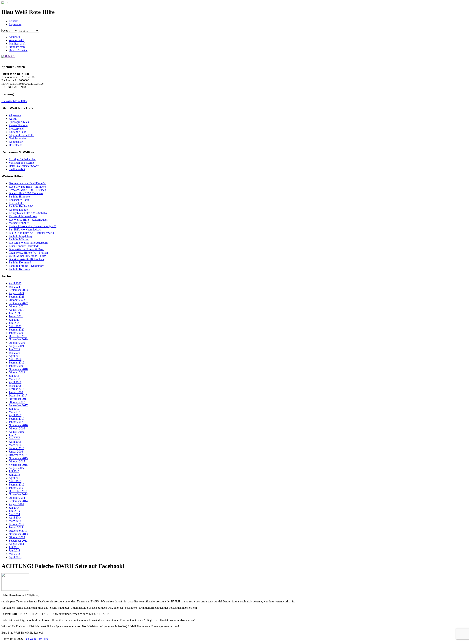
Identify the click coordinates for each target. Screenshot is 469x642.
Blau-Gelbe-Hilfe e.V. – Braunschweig (31, 232)
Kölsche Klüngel (18, 209)
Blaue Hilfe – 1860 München (26, 193)
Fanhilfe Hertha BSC (21, 206)
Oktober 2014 (17, 497)
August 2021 (16, 309)
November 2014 (18, 494)
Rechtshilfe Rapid (19, 199)
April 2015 (15, 477)
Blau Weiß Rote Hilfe (36, 638)
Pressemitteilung (18, 125)
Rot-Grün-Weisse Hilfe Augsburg (28, 242)
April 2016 (15, 441)
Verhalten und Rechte (21, 162)
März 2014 (15, 520)
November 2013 (18, 534)
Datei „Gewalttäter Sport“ (24, 165)
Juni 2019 (14, 349)
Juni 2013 (14, 550)
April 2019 (15, 355)
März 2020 (15, 326)
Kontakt (13, 21)
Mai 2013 (14, 553)
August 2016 (16, 431)
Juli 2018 (14, 375)
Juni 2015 (14, 474)
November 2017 (18, 398)
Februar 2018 (16, 388)
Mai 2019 (14, 352)
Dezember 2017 (18, 395)
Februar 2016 (16, 448)
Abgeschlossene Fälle (21, 135)
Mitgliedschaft (17, 43)
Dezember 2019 (18, 336)
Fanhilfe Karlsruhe (19, 269)
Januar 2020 (16, 332)
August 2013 (16, 543)
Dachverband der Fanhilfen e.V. (27, 183)
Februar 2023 (16, 296)
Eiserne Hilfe (16, 203)
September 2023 (18, 290)
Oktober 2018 (17, 372)
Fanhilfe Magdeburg (20, 236)
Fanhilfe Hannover (20, 196)
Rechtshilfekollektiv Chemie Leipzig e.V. (32, 226)
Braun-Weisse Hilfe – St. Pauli (26, 249)
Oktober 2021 (17, 306)
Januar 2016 (16, 451)
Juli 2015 (14, 471)
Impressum (15, 24)
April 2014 (15, 517)
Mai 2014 (14, 514)
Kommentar (16, 141)
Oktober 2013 (17, 537)
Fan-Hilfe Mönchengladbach (25, 229)
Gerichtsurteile (17, 138)
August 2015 (16, 468)
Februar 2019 (16, 362)
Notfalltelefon (17, 46)
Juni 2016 (14, 435)
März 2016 (15, 445)
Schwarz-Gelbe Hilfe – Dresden (27, 189)
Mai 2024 (14, 286)
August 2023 (16, 293)
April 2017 (15, 415)
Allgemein (15, 115)
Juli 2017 (14, 408)
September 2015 (18, 464)
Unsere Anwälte (18, 50)
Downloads (15, 145)
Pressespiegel (16, 128)
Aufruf (13, 118)
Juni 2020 (14, 322)
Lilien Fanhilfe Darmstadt (23, 246)
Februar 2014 (16, 524)
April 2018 (15, 382)
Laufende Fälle (17, 131)
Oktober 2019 (17, 342)
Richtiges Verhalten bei (22, 159)
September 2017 (18, 405)
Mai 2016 (14, 438)
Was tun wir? (16, 40)
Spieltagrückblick (19, 121)
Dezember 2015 (18, 454)
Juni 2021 (14, 313)
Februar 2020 (16, 329)
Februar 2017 (16, 418)
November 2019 (18, 339)
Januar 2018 (16, 392)
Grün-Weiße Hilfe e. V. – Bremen (28, 252)
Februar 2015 (16, 484)
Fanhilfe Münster (19, 239)
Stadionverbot (17, 169)
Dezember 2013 (18, 530)
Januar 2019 (16, 365)
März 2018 (15, 385)
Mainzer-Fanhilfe (19, 222)
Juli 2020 (14, 319)
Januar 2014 (16, 527)
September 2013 (18, 540)
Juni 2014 (14, 510)
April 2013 (15, 557)
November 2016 (18, 425)
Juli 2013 (14, 547)
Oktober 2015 (17, 461)
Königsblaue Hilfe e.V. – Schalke (28, 213)
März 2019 (15, 359)
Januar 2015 (16, 487)
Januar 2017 (16, 421)
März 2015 (15, 481)
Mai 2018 (14, 379)
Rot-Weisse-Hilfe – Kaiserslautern (28, 219)
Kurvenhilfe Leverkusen (23, 216)
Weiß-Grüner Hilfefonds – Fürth (27, 255)
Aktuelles (14, 36)
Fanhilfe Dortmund (20, 262)
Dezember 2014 (18, 491)
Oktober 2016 (17, 428)
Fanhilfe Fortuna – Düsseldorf (26, 265)
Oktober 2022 (17, 299)
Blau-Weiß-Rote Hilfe (14, 101)
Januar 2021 (16, 316)
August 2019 (16, 346)
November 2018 (18, 369)
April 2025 (15, 283)
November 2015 (18, 458)
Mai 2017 (14, 412)
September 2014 (18, 501)
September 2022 (18, 303)
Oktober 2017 (17, 402)
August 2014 (16, 504)
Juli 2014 (14, 507)
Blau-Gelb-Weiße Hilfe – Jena (26, 259)
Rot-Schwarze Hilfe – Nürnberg (27, 186)
